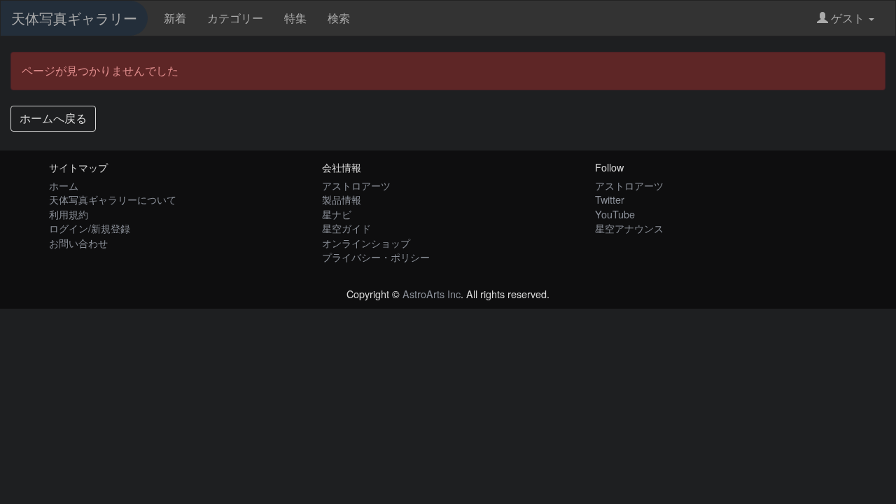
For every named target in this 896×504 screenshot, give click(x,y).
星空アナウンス (629, 227)
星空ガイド (346, 227)
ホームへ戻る (53, 118)
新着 (175, 18)
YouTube (615, 213)
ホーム (63, 185)
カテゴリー (235, 18)
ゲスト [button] (847, 18)
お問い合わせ (78, 242)
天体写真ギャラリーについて (112, 199)
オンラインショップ (366, 242)
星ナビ (336, 213)
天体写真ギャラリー (74, 18)
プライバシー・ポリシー (376, 256)
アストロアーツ (356, 185)
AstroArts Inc (431, 293)
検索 (339, 18)
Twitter (609, 199)
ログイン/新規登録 (89, 227)
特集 (295, 18)
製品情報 (341, 199)
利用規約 (68, 213)
